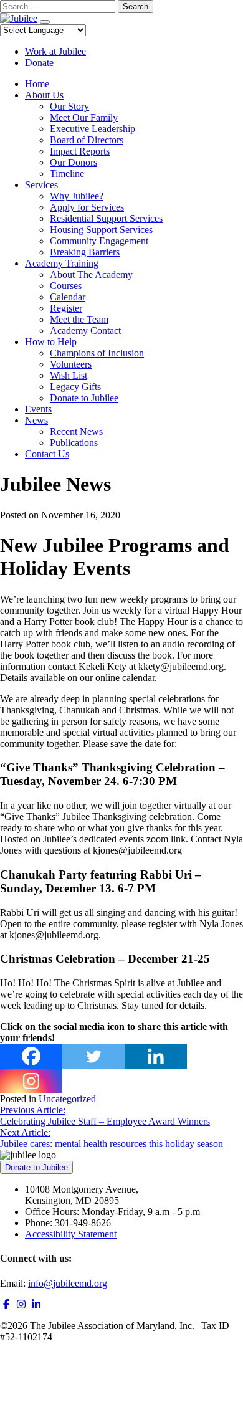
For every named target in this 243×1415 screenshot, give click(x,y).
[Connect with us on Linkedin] (36, 1304)
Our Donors (73, 162)
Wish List (68, 375)
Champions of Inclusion (97, 353)
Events (38, 409)
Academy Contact (85, 330)
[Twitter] (93, 1056)
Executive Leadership (92, 128)
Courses (66, 285)
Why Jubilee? (76, 196)
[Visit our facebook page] (6, 1304)
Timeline (67, 173)
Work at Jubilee (55, 51)
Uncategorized (67, 1098)
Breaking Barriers (85, 252)
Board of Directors (86, 140)
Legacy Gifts (75, 386)
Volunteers (71, 364)
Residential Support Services (106, 218)
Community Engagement (99, 241)
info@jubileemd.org (67, 1283)
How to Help (51, 341)
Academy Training (61, 263)
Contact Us (47, 454)
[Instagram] (31, 1081)
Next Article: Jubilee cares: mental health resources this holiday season (111, 1138)
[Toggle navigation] (45, 22)
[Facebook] (31, 1056)
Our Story (69, 106)
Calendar (67, 297)
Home (37, 84)
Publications (74, 442)
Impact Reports (80, 151)
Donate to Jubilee (84, 398)
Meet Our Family (84, 117)
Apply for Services (87, 207)
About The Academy (91, 274)
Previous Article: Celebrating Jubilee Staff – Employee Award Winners (105, 1116)
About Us (44, 95)
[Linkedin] (156, 1056)
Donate (39, 62)
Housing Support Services (101, 229)
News (36, 420)
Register (66, 308)
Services (41, 184)
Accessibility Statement (71, 1234)
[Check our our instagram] (21, 1304)
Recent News (76, 431)
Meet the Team (79, 319)
